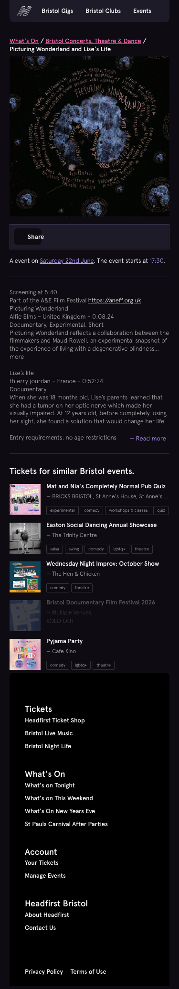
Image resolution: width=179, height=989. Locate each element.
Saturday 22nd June (67, 261)
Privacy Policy (44, 972)
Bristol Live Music (49, 733)
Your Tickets (42, 863)
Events (142, 11)
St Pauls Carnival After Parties (66, 824)
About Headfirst (47, 915)
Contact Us (40, 928)
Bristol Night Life (48, 746)
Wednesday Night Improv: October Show (102, 563)
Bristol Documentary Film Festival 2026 (100, 602)
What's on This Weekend (59, 798)
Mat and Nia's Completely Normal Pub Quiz (106, 486)
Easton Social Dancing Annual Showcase (101, 525)
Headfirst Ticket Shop (55, 720)
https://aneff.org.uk (114, 300)
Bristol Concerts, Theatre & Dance (93, 41)
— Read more (147, 438)
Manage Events (45, 875)
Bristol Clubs (103, 11)
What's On (24, 41)
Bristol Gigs (57, 11)
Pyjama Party (64, 641)
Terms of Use (88, 972)
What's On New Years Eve (60, 811)
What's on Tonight (50, 785)
